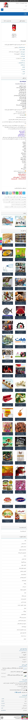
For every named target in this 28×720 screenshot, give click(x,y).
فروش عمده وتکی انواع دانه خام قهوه (17, 202)
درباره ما (24, 659)
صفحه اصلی (24, 652)
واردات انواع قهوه (8, 206)
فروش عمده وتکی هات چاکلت (19, 206)
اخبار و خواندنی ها (22, 657)
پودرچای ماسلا (6, 202)
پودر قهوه (12, 197)
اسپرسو (6, 197)
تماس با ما (24, 661)
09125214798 (19, 58)
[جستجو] (2, 9)
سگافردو (22, 199)
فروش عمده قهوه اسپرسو (7, 199)
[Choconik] (14, 31)
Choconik (17, 199)
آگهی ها (24, 654)
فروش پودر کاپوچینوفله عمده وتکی (18, 204)
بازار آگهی (18, 197)
